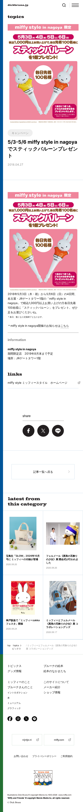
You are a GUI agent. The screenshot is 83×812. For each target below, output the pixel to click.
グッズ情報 (14, 671)
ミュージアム (14, 703)
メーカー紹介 (52, 687)
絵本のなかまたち (55, 671)
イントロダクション (17, 692)
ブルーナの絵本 (53, 666)
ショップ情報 (52, 692)
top (8, 645)
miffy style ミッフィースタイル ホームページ (37, 382)
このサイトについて (56, 682)
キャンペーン (20, 133)
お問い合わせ (21, 756)
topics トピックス (17, 647)
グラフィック (14, 708)
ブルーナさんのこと (20, 687)
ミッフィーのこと (18, 682)
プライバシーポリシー (44, 756)
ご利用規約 (66, 756)
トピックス (14, 666)
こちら (64, 325)
